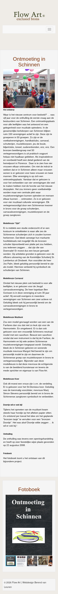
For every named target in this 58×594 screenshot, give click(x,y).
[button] (49, 497)
